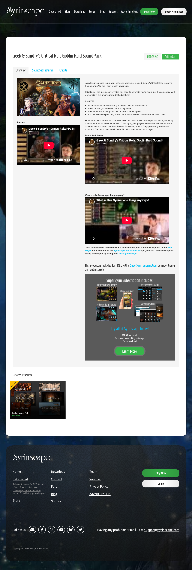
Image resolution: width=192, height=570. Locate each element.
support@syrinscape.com (161, 530)
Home (17, 471)
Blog (54, 494)
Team (93, 471)
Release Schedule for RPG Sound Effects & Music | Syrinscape (28, 485)
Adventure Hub (100, 494)
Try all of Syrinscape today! (130, 328)
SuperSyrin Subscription (143, 265)
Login (161, 483)
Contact (56, 479)
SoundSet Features (42, 70)
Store (16, 500)
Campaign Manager (127, 253)
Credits (63, 70)
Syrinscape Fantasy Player (127, 250)
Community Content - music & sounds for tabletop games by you (29, 492)
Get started (20, 479)
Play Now (149, 11)
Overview (21, 70)
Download (58, 471)
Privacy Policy (98, 486)
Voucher (95, 479)
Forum (55, 486)
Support (57, 501)
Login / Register (174, 11)
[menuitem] (55, 11)
